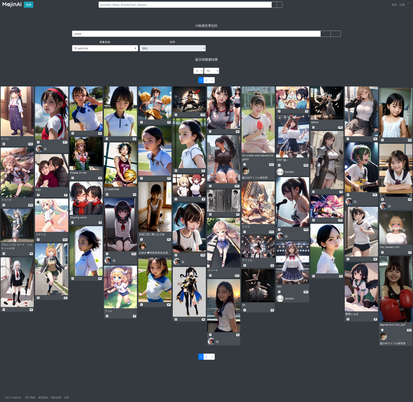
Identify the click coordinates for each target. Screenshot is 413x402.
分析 (66, 397)
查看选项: (105, 42)
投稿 (29, 4)
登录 (394, 4)
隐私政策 (56, 397)
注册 (402, 4)
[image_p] (279, 5)
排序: (173, 42)
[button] (408, 3)
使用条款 (43, 397)
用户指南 (30, 397)
